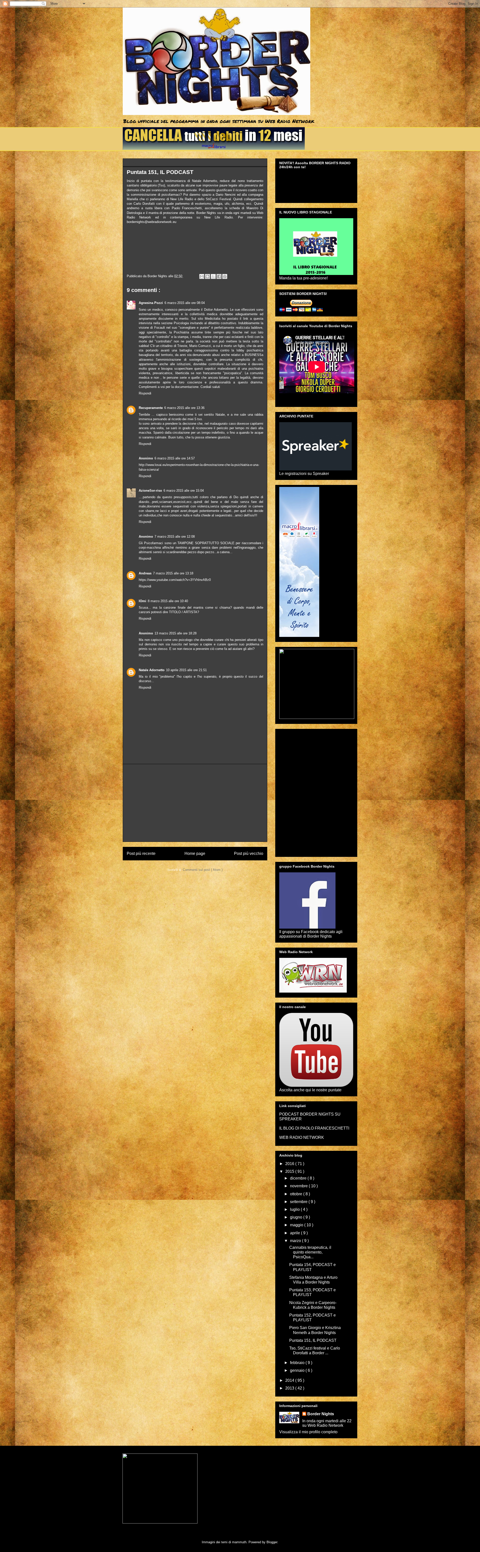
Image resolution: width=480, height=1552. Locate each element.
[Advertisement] (195, 803)
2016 (290, 1164)
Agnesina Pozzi (151, 303)
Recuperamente (151, 408)
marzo (296, 1241)
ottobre (296, 1194)
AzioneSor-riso (150, 490)
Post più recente (141, 853)
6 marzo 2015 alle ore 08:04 (184, 303)
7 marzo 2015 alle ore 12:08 (174, 536)
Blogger (271, 1542)
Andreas (145, 573)
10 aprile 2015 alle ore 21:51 (186, 670)
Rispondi (145, 393)
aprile (295, 1233)
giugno (296, 1217)
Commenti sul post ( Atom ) (202, 870)
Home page (194, 853)
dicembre (299, 1178)
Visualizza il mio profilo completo (308, 1432)
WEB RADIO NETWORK (301, 1137)
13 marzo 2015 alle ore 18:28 (175, 633)
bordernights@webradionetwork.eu (151, 222)
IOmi (142, 601)
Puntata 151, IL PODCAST (312, 1340)
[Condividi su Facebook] (219, 276)
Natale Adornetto (151, 670)
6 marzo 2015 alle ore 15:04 (184, 490)
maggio (297, 1225)
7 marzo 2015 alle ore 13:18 (173, 573)
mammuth (239, 1542)
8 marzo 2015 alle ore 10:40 (168, 601)
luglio (295, 1209)
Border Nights (320, 1414)
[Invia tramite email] (201, 276)
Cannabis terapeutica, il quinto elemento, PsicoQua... (310, 1252)
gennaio (298, 1370)
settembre (299, 1202)
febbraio (298, 1363)
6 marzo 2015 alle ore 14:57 (174, 458)
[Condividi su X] (213, 276)
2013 (290, 1388)
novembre (299, 1186)
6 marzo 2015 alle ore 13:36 (184, 408)
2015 (290, 1171)
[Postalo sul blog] (207, 276)
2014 (290, 1380)
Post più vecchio (248, 853)
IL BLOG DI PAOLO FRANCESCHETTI (314, 1128)
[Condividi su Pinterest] (224, 276)
